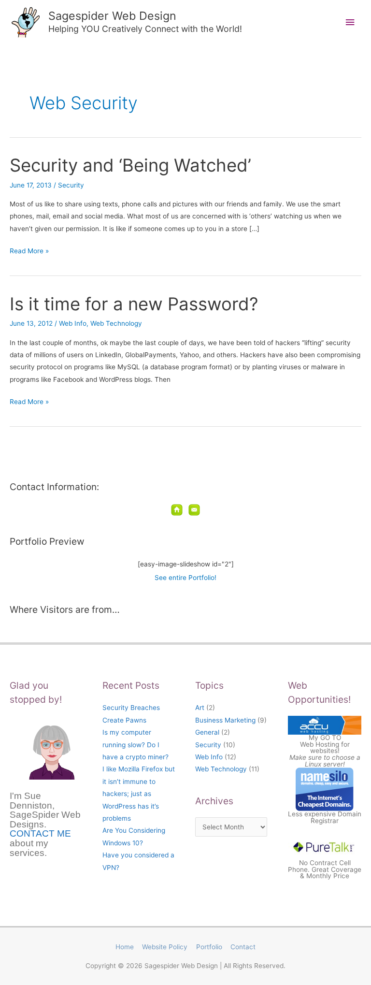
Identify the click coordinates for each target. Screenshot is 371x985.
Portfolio (209, 947)
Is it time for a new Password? (134, 304)
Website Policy (164, 947)
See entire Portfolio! (185, 577)
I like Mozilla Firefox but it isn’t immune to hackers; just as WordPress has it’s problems (138, 793)
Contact (243, 947)
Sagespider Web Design (112, 16)
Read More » (29, 250)
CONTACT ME (40, 833)
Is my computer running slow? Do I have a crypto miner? (135, 744)
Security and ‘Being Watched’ (130, 165)
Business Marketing (225, 720)
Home (124, 947)
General (207, 732)
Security (71, 185)
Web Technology (116, 323)
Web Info (72, 323)
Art (199, 707)
